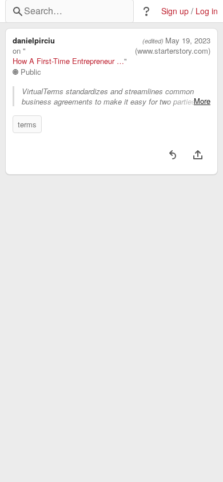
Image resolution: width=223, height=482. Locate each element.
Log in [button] (207, 11)
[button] (146, 11)
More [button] (202, 101)
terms (27, 124)
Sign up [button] (175, 11)
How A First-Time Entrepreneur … (68, 61)
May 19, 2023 (187, 40)
